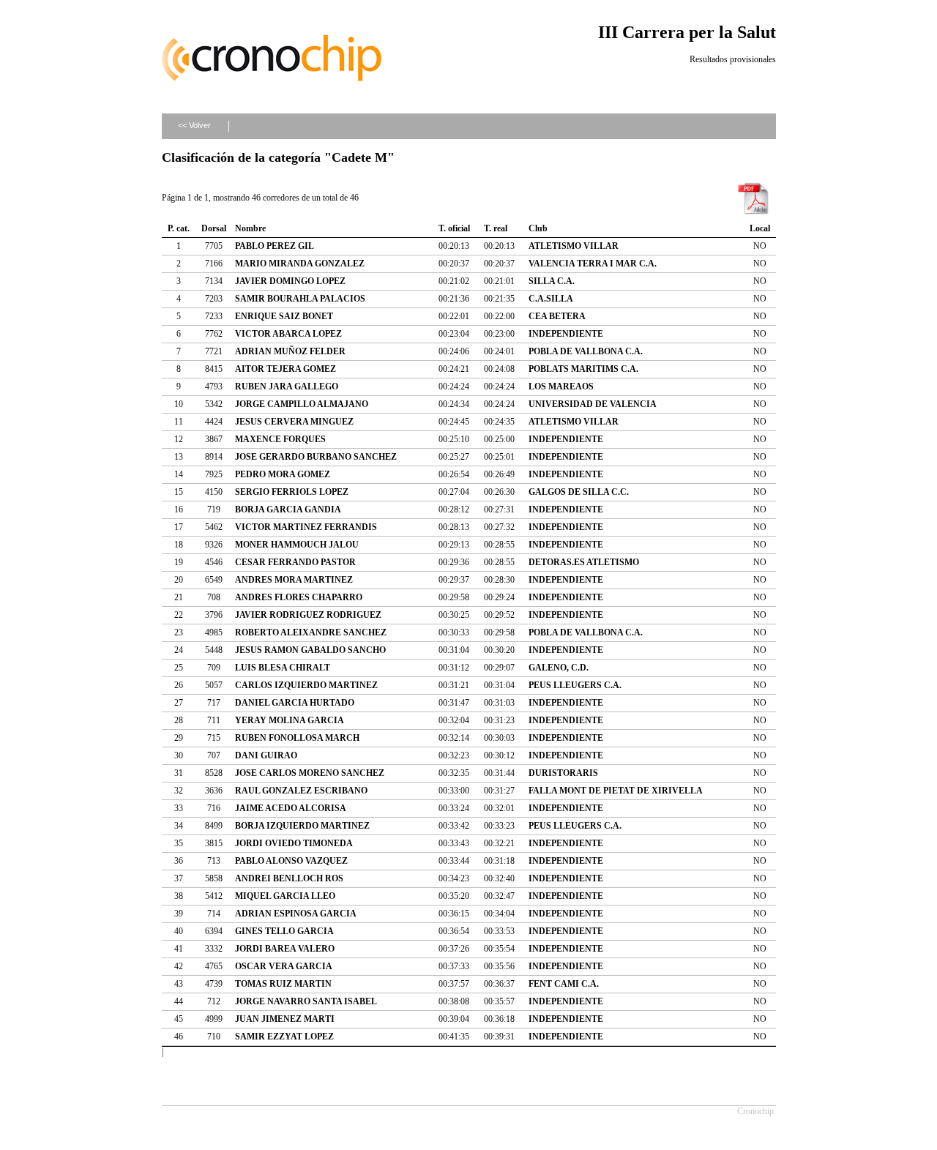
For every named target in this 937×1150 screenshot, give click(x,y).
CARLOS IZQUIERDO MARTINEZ (306, 685)
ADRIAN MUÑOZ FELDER (290, 351)
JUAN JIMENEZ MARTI (285, 1019)
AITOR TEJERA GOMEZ (285, 369)
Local (760, 228)
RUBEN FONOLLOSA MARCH (297, 738)
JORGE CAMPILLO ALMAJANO (301, 404)
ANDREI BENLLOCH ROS (289, 878)
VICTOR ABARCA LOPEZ (288, 334)
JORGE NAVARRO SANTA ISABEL (306, 1001)
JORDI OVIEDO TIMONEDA (294, 843)
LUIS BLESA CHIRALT (282, 667)
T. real (495, 228)
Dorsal (213, 228)
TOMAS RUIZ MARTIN (283, 984)
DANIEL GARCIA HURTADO (294, 703)
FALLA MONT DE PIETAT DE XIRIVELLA (616, 790)
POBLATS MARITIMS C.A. (583, 369)
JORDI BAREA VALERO (285, 949)
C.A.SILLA (551, 299)
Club (538, 228)
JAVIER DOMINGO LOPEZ (290, 281)
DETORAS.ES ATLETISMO (584, 562)
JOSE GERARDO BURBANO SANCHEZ (316, 457)
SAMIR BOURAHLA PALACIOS (300, 299)
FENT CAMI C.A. (564, 984)
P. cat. (179, 228)
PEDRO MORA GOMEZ (282, 474)
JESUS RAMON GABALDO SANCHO (310, 650)
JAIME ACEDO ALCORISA (290, 808)
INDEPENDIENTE (566, 334)
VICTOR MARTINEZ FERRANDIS (306, 527)
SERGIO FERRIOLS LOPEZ (291, 492)
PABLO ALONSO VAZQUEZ (291, 861)
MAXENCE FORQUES (280, 439)
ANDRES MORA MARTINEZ (294, 580)
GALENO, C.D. (559, 667)
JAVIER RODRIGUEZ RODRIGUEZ (308, 615)
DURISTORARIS (563, 773)
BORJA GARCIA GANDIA (288, 509)
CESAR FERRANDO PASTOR (295, 562)
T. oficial (454, 228)
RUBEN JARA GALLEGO (286, 386)
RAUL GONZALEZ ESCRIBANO (301, 790)
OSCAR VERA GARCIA (283, 966)
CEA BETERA (557, 316)
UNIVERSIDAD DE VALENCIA (593, 404)
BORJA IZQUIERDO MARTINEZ (302, 826)
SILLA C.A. (552, 281)
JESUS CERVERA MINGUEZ (294, 422)
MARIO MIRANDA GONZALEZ (300, 263)
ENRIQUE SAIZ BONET (284, 316)
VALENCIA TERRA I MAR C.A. (593, 263)
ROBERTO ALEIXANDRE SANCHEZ (311, 632)
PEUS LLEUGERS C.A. (575, 685)
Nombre (250, 228)
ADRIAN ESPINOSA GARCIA (295, 913)
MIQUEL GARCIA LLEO (285, 896)
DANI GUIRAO (266, 755)
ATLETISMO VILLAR (574, 246)
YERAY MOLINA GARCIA (289, 720)
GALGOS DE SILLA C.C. (579, 492)
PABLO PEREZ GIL (274, 246)
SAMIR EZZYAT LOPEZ (284, 1036)
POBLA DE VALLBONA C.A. (586, 351)
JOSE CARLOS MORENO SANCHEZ (309, 773)
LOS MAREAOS (561, 386)
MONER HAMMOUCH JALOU (297, 544)
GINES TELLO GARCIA (284, 931)
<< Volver (194, 125)
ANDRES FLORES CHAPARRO (298, 597)
